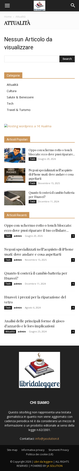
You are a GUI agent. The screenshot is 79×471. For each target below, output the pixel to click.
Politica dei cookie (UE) (39, 454)
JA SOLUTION (55, 466)
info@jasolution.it (47, 439)
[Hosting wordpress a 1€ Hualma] (27, 126)
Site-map (12, 450)
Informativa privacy (32, 450)
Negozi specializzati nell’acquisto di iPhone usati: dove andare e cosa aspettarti (51, 174)
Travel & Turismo (19, 110)
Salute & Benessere (20, 97)
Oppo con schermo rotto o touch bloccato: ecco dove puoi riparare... (52, 152)
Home (8, 16)
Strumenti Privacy (58, 450)
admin (18, 235)
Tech (10, 103)
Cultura (11, 91)
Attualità (12, 85)
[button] (7, 5)
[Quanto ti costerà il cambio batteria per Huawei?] (14, 198)
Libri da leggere (43, 461)
